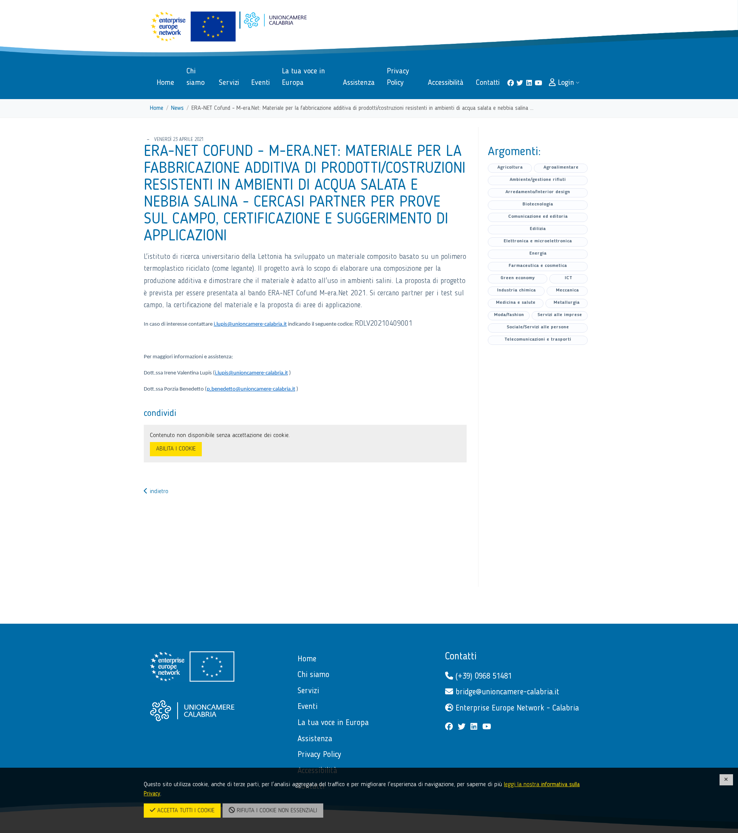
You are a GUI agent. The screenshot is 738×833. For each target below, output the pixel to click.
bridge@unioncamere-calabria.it (506, 692)
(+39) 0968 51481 (482, 676)
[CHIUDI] (726, 779)
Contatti (461, 657)
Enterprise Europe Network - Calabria (516, 708)
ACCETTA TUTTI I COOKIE (184, 811)
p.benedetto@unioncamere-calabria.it (251, 389)
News (177, 108)
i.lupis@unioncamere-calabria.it (250, 324)
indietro (158, 492)
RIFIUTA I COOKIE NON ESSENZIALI (276, 811)
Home (156, 108)
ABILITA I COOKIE (176, 449)
